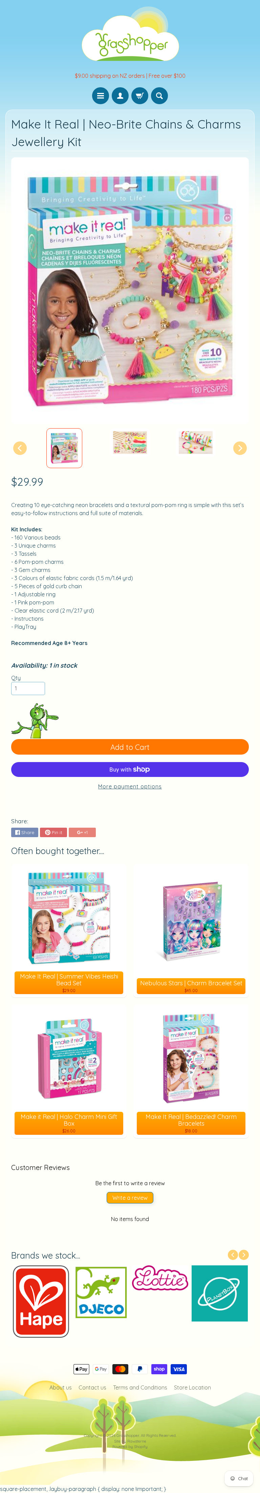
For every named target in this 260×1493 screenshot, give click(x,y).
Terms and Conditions (140, 1387)
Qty (16, 677)
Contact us (92, 1387)
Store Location (192, 1387)
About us (60, 1387)
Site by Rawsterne (130, 1441)
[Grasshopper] (130, 33)
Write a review (130, 1197)
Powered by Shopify (130, 1446)
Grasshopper (127, 1435)
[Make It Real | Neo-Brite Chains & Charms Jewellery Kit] (64, 448)
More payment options (130, 786)
